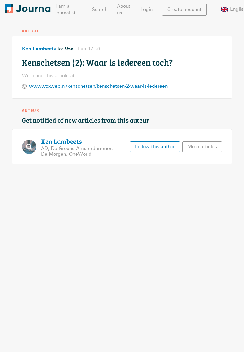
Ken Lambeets (39, 49)
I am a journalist (65, 9)
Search (99, 9)
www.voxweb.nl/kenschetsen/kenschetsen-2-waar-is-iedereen (98, 86)
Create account (184, 9)
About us (123, 9)
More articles (202, 146)
